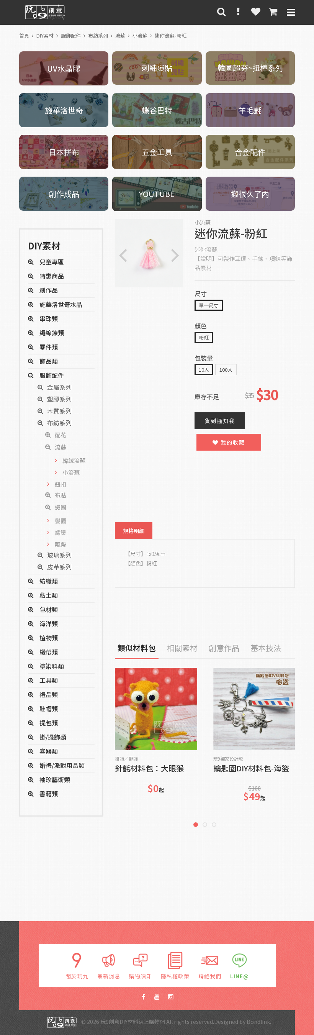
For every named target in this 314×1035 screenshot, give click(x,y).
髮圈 (60, 521)
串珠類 (48, 318)
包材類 (48, 609)
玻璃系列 (59, 554)
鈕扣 (60, 484)
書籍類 (48, 793)
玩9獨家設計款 (228, 758)
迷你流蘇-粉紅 (170, 35)
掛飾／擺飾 (126, 758)
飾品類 (48, 361)
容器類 (48, 751)
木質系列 (59, 410)
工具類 (48, 680)
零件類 (48, 346)
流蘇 (120, 35)
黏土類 (48, 595)
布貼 (60, 495)
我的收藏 (232, 442)
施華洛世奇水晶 (60, 304)
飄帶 (60, 544)
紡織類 (48, 581)
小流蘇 (139, 35)
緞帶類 (48, 651)
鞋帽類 (48, 708)
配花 (60, 435)
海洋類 (48, 623)
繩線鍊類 (51, 332)
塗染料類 (51, 666)
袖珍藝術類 (54, 779)
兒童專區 (51, 261)
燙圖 (60, 507)
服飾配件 (71, 35)
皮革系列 (59, 566)
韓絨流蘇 (73, 460)
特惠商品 (51, 275)
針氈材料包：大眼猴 (149, 769)
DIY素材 (45, 35)
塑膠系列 (59, 399)
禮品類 (48, 694)
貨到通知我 (219, 421)
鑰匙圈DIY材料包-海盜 (251, 769)
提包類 (48, 722)
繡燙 (60, 532)
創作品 (48, 290)
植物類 (48, 637)
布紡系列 (98, 35)
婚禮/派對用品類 (62, 765)
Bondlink (258, 1021)
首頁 (24, 35)
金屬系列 (59, 387)
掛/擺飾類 (52, 736)
